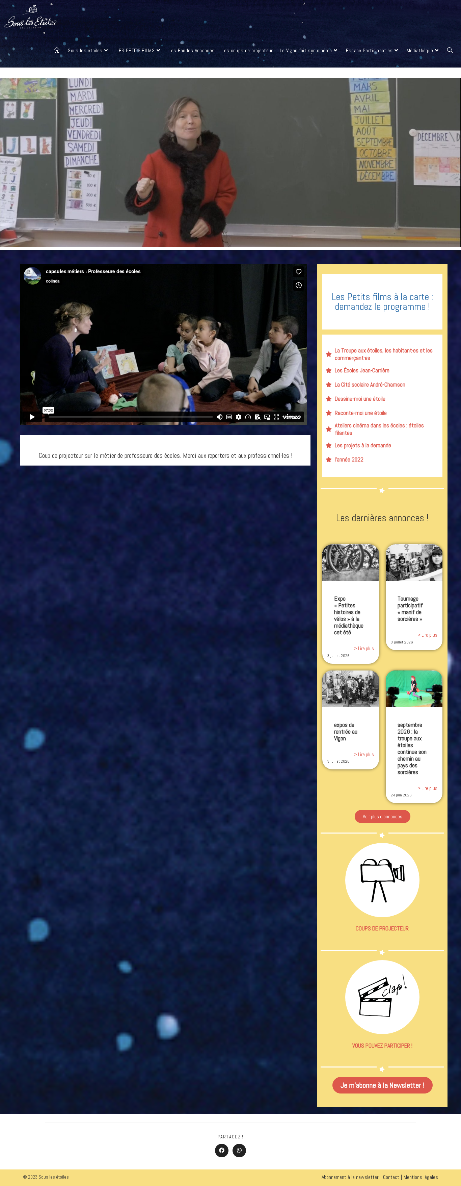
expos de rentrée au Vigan (345, 731)
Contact (391, 1177)
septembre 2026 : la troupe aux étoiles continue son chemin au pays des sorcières (412, 748)
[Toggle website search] (450, 51)
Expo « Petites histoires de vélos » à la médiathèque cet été (348, 615)
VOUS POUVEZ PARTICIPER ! (382, 1045)
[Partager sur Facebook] (221, 1150)
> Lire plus (364, 648)
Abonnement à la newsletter (350, 1177)
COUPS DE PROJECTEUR (382, 928)
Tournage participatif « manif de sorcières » (410, 609)
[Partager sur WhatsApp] (239, 1150)
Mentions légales (421, 1177)
